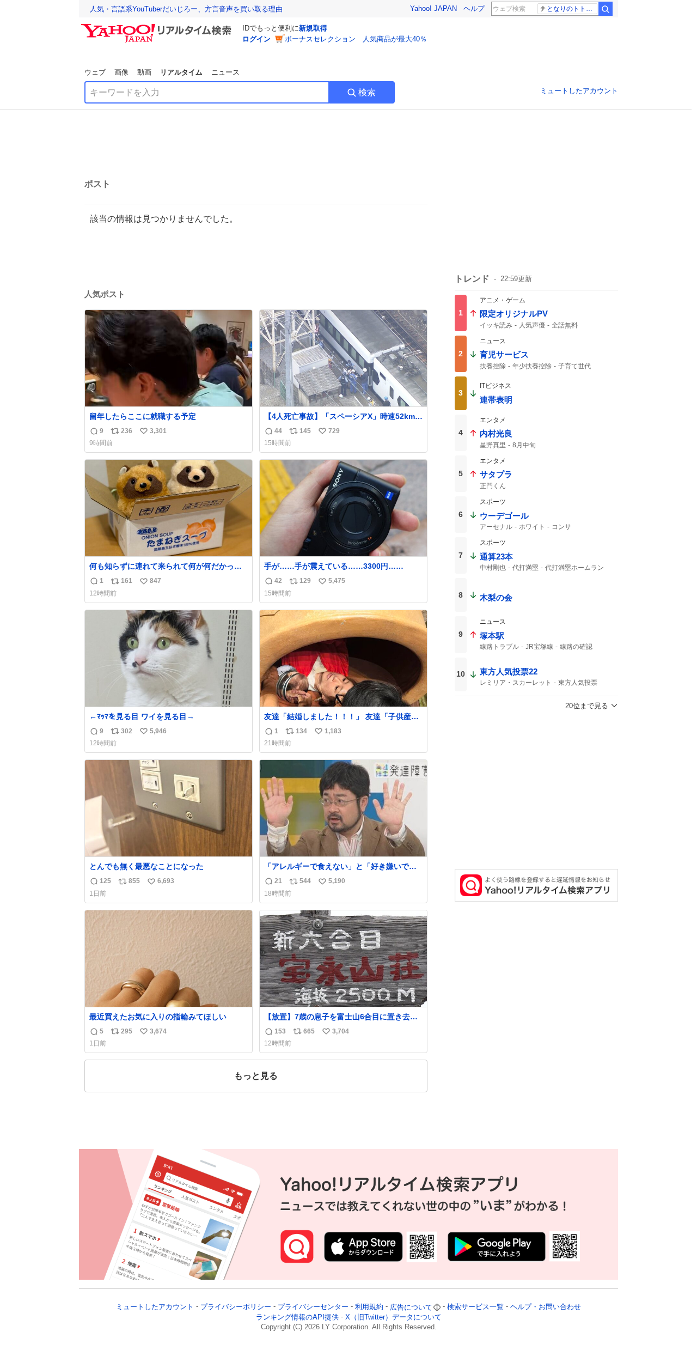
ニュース (225, 72)
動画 (144, 72)
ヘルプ (474, 8)
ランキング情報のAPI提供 (297, 1317)
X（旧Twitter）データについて (393, 1317)
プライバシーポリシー (235, 1307)
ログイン (256, 39)
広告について (411, 1307)
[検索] (605, 9)
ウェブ (95, 72)
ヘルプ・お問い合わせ (545, 1307)
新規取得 (313, 28)
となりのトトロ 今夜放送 (572, 9)
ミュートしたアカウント (579, 91)
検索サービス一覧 (475, 1307)
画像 (121, 72)
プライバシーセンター (313, 1307)
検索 (367, 92)
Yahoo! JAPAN (433, 8)
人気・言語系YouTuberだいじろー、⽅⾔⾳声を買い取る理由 (186, 9)
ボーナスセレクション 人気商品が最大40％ (356, 39)
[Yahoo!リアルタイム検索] (158, 26)
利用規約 (369, 1307)
